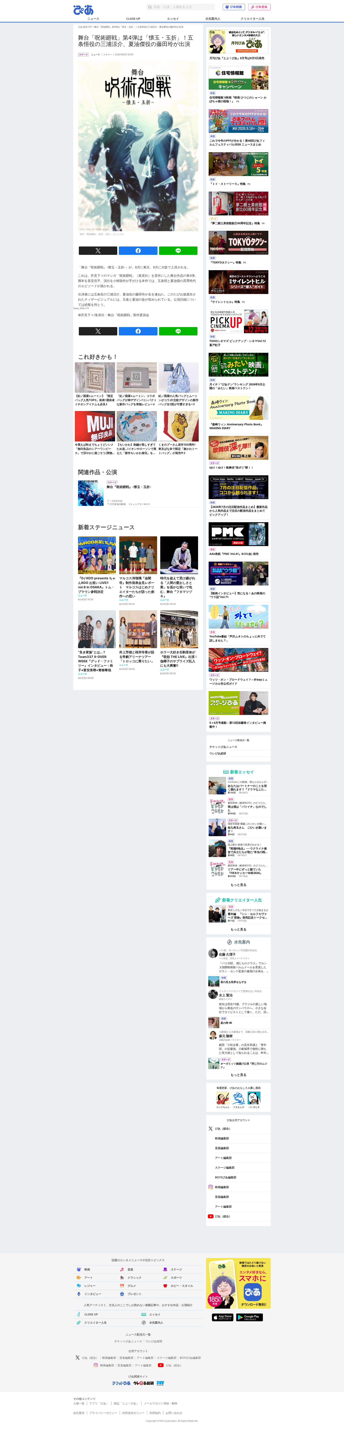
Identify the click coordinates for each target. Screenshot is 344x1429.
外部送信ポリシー (133, 1413)
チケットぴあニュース (223, 747)
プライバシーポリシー (103, 1413)
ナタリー (107, 54)
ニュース (93, 18)
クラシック (135, 1277)
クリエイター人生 (253, 18)
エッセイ (173, 18)
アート (88, 1277)
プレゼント (135, 1294)
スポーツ (176, 1277)
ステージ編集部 (225, 1167)
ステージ (176, 1269)
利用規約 (155, 1413)
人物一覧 (78, 1403)
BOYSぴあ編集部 (225, 1177)
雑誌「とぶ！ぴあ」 (126, 1403)
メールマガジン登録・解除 (160, 1403)
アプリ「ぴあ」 (99, 1403)
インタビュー (92, 1294)
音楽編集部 (222, 1148)
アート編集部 (223, 1158)
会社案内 (78, 1413)
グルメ (132, 1286)
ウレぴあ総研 (217, 753)
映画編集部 (222, 1138)
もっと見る (238, 885)
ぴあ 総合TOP (85, 26)
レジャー (90, 1286)
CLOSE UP (133, 18)
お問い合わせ (174, 1413)
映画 (87, 1269)
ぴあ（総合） (223, 1128)
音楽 (130, 1269)
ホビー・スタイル (182, 1286)
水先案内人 (212, 18)
